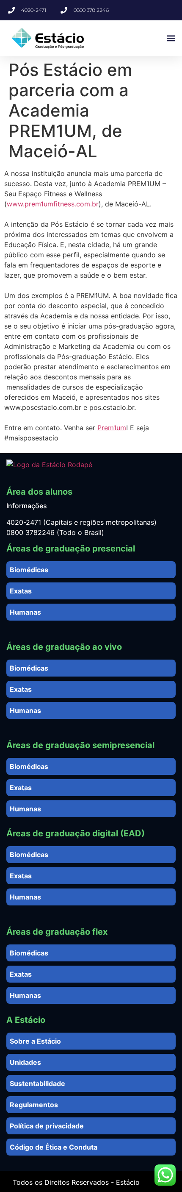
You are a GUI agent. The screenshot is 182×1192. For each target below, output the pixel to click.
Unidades (25, 1062)
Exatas (21, 591)
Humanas (25, 612)
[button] (171, 38)
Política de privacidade (47, 1126)
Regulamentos (34, 1104)
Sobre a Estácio (35, 1041)
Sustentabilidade (37, 1083)
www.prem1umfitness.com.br (53, 204)
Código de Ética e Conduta (53, 1147)
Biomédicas (29, 569)
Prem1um (111, 427)
